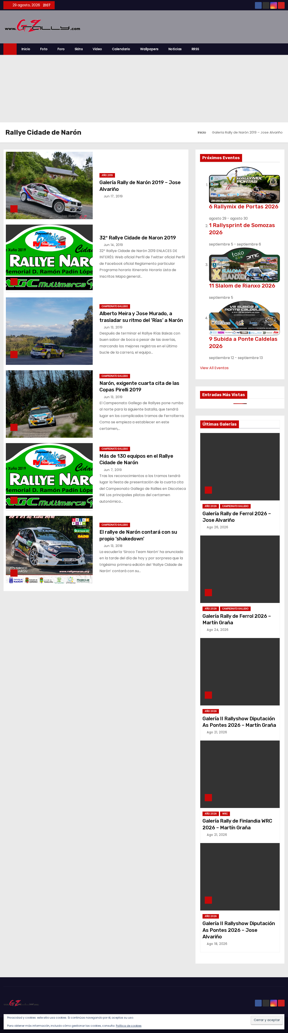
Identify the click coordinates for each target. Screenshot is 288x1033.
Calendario (121, 49)
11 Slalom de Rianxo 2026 (242, 286)
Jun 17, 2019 (113, 196)
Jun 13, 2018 (113, 546)
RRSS (195, 49)
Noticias (175, 49)
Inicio (26, 49)
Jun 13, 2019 (113, 327)
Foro (61, 49)
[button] (283, 48)
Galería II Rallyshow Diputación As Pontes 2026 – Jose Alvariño (238, 930)
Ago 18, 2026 (217, 944)
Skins (79, 49)
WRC (225, 813)
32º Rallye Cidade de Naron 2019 (137, 238)
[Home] (10, 49)
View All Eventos (214, 367)
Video (97, 49)
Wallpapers (149, 49)
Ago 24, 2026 (217, 629)
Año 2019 (107, 175)
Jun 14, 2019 (113, 245)
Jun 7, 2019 (113, 470)
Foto (44, 49)
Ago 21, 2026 (217, 732)
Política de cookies (129, 1026)
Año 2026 (211, 506)
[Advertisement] (144, 88)
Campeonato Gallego (115, 306)
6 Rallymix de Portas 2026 (243, 206)
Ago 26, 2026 (217, 527)
